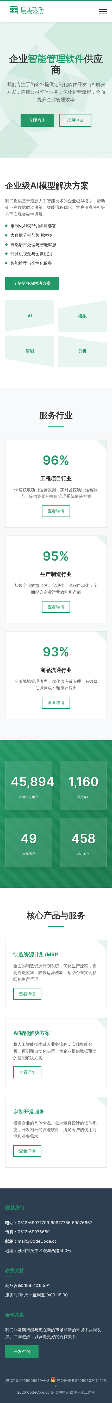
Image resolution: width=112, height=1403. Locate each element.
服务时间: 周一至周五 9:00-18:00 (36, 1294)
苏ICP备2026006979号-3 (27, 1380)
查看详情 (56, 510)
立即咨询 (37, 120)
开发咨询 (22, 1351)
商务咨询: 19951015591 (27, 1285)
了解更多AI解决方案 (32, 283)
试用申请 (75, 120)
